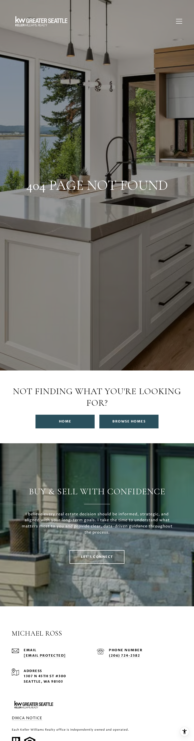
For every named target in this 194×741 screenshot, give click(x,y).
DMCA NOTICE (27, 718)
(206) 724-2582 (124, 655)
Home (65, 421)
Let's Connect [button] (97, 557)
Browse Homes (129, 421)
